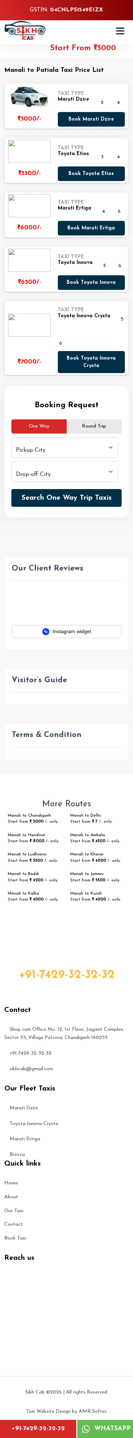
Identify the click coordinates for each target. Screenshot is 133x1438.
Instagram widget (71, 631)
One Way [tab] (39, 426)
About (11, 1197)
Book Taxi (15, 1238)
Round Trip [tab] (94, 426)
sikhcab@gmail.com (31, 1069)
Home (11, 1183)
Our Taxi (13, 1211)
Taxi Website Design (48, 1411)
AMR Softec (93, 1411)
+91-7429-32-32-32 (38, 1429)
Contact (13, 1224)
